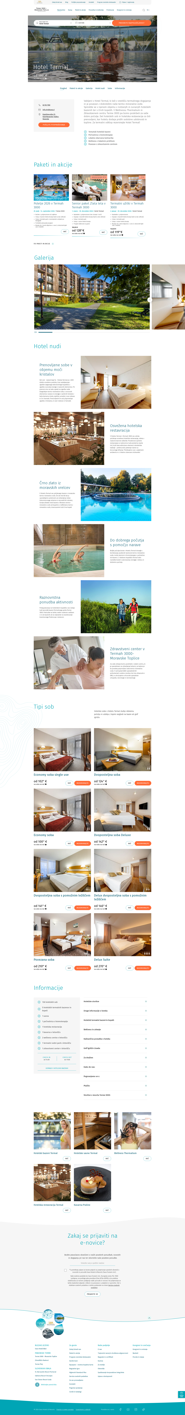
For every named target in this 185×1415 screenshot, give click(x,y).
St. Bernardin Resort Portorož (45, 1372)
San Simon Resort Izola (43, 1380)
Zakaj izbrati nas (57, 2)
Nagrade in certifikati (105, 1357)
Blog (66, 2)
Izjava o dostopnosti (105, 1376)
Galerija (89, 88)
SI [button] (147, 10)
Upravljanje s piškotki (83, 1409)
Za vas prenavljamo (76, 1380)
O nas (100, 1349)
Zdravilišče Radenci (42, 1360)
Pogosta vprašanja (75, 1388)
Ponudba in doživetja (96, 10)
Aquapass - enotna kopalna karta (81, 1365)
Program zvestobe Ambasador (106, 2)
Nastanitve (61, 10)
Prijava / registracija (128, 2)
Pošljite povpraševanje (78, 2)
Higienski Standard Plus (77, 1372)
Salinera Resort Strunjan (43, 1376)
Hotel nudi (100, 88)
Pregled (63, 88)
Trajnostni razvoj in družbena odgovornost (113, 1353)
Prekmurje (110, 10)
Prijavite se (92, 1294)
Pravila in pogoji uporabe (65, 1409)
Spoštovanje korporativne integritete (111, 1372)
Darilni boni (73, 1361)
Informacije (120, 88)
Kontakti (91, 2)
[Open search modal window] (143, 10)
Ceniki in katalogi (75, 1392)
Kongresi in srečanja (124, 10)
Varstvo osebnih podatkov (78, 1376)
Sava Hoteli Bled (40, 1349)
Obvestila (101, 1369)
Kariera (100, 1361)
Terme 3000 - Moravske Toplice (46, 1356)
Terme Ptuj (39, 1364)
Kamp (70, 10)
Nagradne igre (74, 1369)
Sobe (110, 88)
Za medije (101, 1365)
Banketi (135, 1353)
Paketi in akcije (80, 10)
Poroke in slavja (138, 1357)
